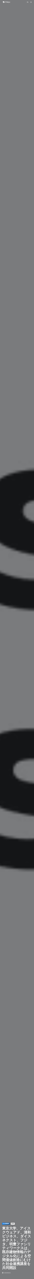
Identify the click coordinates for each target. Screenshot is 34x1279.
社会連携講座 (6, 1223)
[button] (27, 2)
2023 (12, 1223)
